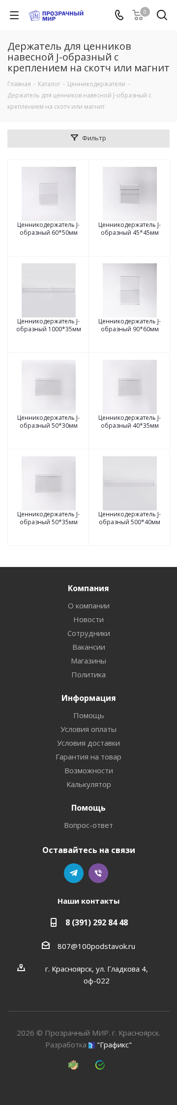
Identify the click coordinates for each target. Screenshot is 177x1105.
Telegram (74, 873)
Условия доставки (88, 743)
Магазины (88, 660)
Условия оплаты (88, 729)
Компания (88, 588)
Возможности (88, 770)
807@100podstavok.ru (96, 946)
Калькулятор (88, 784)
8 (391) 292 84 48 (96, 922)
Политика (88, 674)
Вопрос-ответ (88, 825)
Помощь (88, 715)
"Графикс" (114, 1044)
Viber (98, 873)
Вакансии (88, 647)
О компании (89, 605)
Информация (88, 698)
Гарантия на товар (88, 756)
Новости (88, 619)
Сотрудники (88, 633)
